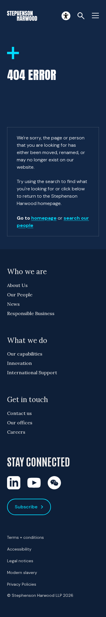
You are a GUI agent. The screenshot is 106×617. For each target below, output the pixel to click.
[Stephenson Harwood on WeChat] (54, 482)
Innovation (19, 363)
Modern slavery (22, 572)
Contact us (19, 413)
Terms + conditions (25, 537)
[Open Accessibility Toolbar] (66, 15)
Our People (19, 295)
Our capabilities (24, 354)
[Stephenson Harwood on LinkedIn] (13, 482)
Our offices (19, 422)
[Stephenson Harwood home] (22, 15)
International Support (32, 372)
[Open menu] (95, 16)
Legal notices (20, 560)
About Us (17, 285)
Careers (16, 432)
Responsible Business (30, 313)
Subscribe (26, 507)
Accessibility (19, 549)
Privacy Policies (21, 584)
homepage (44, 218)
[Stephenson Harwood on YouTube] (34, 482)
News (13, 304)
